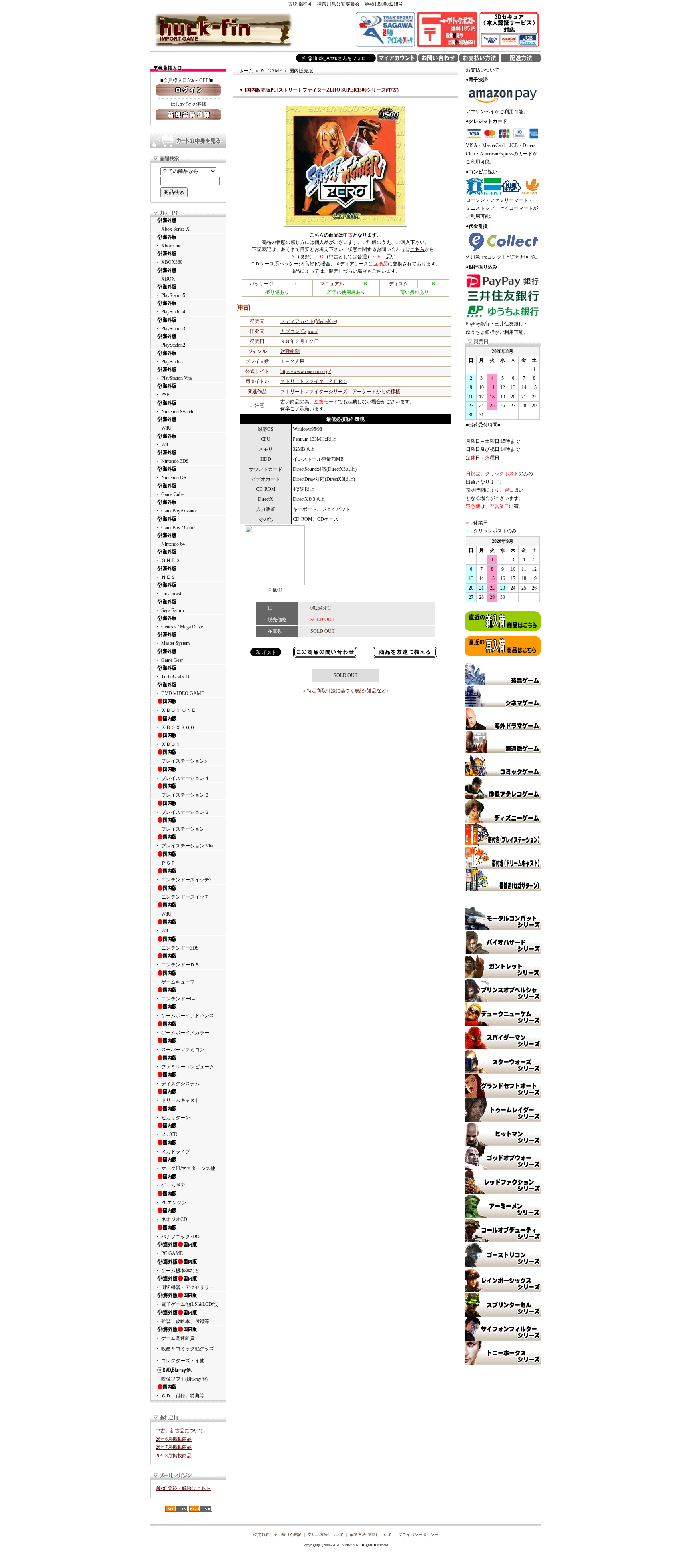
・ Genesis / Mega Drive (179, 627)
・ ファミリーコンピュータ (184, 1067)
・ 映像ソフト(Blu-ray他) (181, 1379)
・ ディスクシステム (177, 1083)
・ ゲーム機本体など (177, 1270)
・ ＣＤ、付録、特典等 (179, 1396)
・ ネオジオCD (171, 1219)
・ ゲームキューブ (175, 982)
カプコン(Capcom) (299, 331)
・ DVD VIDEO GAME (179, 693)
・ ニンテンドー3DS (177, 948)
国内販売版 (301, 71)
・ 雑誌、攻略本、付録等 (182, 1321)
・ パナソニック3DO (177, 1236)
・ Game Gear (169, 660)
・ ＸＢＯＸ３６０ (175, 727)
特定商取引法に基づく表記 (277, 1534)
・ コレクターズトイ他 (179, 1360)
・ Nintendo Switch (174, 411)
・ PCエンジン (170, 1202)
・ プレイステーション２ (182, 812)
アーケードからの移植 (376, 391)
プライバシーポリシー (418, 1534)
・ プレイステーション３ (182, 795)
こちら (417, 249)
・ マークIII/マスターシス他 (185, 1168)
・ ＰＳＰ (165, 863)
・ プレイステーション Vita (184, 846)
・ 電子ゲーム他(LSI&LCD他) (186, 1304)
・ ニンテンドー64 (175, 999)
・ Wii (161, 445)
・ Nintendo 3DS (172, 461)
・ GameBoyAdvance (176, 511)
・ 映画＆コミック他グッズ (184, 1348)
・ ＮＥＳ (165, 577)
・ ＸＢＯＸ (167, 744)
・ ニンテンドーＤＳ (177, 965)
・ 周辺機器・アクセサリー (184, 1287)
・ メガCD (166, 1134)
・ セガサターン (172, 1117)
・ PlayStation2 (170, 345)
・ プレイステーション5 (181, 761)
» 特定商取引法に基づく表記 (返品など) (345, 690)
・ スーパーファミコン (179, 1049)
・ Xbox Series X (172, 229)
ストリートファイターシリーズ (313, 391)
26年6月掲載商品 (174, 1439)
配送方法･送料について (371, 1534)
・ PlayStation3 (170, 328)
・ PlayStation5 (170, 295)
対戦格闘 (290, 351)
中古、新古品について (180, 1431)
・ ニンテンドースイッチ (182, 897)
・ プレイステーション (179, 829)
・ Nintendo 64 (170, 544)
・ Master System (172, 643)
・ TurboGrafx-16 (172, 676)
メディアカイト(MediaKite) (308, 321)
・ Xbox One (168, 246)
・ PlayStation (169, 362)
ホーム (246, 71)
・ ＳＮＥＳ (167, 560)
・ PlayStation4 (170, 312)
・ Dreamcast (168, 593)
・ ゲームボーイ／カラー (182, 1033)
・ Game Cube (169, 494)
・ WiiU (163, 428)
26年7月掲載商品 (174, 1447)
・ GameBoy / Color (175, 527)
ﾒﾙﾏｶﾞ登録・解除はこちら (183, 1488)
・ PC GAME (169, 1253)
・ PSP (162, 395)
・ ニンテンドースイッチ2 (183, 880)
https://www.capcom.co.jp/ (305, 371)
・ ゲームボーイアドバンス (184, 1015)
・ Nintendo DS (170, 477)
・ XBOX (165, 279)
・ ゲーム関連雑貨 (175, 1338)
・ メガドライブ (172, 1151)
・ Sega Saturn (169, 610)
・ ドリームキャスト (177, 1100)
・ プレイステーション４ (182, 778)
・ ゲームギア (170, 1185)
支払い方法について (326, 1534)
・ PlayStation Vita (173, 378)
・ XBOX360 (168, 262)
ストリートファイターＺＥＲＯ (313, 381)
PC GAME (271, 71)
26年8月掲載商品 (174, 1455)
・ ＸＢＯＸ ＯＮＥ (175, 710)
